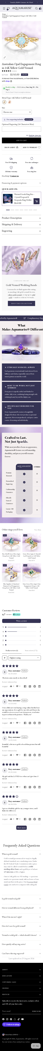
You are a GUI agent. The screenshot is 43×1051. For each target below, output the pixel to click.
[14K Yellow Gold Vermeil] (4, 102)
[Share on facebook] (25, 686)
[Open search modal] (36, 8)
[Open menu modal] (4, 8)
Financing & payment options (14, 183)
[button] (6, 71)
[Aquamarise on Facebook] (3, 1019)
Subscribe (36, 1011)
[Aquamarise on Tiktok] (18, 1019)
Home (4, 14)
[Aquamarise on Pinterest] (11, 1019)
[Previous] (5, 2)
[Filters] (4, 657)
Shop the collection (21, 303)
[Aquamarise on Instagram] (7, 1019)
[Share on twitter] (29, 686)
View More (37, 530)
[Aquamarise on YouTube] (22, 1019)
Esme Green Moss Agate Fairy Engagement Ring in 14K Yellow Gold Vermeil (32, 586)
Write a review (21, 621)
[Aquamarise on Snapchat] (15, 1019)
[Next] (37, 2)
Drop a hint (10, 147)
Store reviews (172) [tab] (31, 650)
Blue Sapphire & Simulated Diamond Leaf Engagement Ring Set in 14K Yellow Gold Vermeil (11, 587)
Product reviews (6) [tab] (12, 650)
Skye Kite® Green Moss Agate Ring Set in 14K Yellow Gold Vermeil (11, 556)
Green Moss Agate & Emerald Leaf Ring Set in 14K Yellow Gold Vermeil (32, 556)
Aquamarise (20, 1038)
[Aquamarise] (22, 8)
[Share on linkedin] (39, 686)
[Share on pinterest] (34, 686)
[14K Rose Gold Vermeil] (9, 102)
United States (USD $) (11, 1035)
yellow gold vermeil (15, 295)
